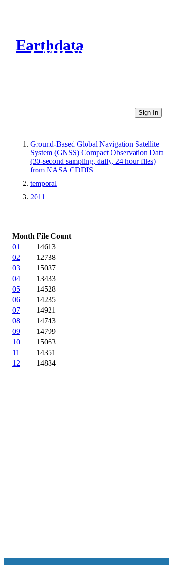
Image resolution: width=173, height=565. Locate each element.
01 (16, 247)
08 (16, 321)
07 (16, 310)
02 (16, 257)
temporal (43, 183)
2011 (37, 197)
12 (16, 363)
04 (16, 278)
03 (16, 268)
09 (16, 331)
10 (16, 342)
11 (16, 352)
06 (16, 299)
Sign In (148, 112)
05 (16, 289)
